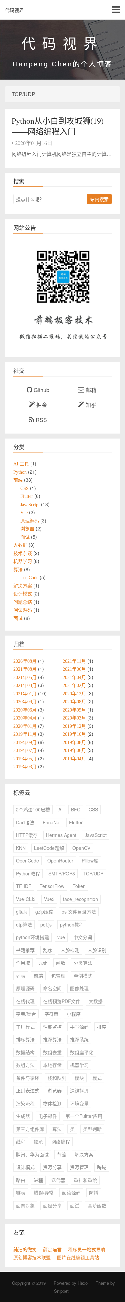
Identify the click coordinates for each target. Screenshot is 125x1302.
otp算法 (24, 924)
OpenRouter (60, 860)
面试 (74, 1205)
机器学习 (79, 1065)
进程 (38, 1180)
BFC (75, 809)
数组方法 (25, 1065)
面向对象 (25, 1205)
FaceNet (52, 822)
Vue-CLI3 (26, 899)
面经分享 (52, 1205)
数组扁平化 (81, 1052)
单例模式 (83, 975)
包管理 (58, 975)
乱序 (47, 950)
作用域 (23, 962)
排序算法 (25, 1039)
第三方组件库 (30, 1129)
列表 (20, 975)
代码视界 (14, 10)
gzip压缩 (44, 911)
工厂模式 (25, 1026)
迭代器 (58, 1180)
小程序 (74, 1013)
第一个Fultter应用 (83, 1116)
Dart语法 (25, 822)
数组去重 (52, 1052)
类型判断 (92, 1129)
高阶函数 (97, 1205)
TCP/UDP (93, 873)
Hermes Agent (61, 835)
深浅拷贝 (79, 1090)
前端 (38, 975)
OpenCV (81, 848)
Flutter (76, 822)
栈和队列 (57, 1077)
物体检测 (52, 1103)
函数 (60, 962)
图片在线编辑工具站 (78, 1257)
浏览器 (55, 1090)
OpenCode (27, 860)
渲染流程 (25, 1103)
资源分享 (52, 1167)
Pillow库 (90, 860)
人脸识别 (97, 950)
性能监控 (52, 1026)
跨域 (101, 1167)
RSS (40, 420)
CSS (93, 809)
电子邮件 (47, 1116)
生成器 (23, 1116)
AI (60, 809)
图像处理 (79, 988)
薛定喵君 (52, 1249)
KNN (21, 848)
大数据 (96, 1001)
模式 (97, 1077)
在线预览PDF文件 (61, 1001)
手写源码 (79, 1026)
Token (79, 886)
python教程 (72, 924)
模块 (79, 1077)
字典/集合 (26, 1013)
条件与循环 (27, 1077)
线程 (20, 1141)
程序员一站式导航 (86, 1249)
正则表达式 (27, 1090)
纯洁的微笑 (25, 1249)
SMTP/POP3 (61, 873)
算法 (57, 1129)
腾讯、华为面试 (32, 1154)
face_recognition (80, 899)
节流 (61, 1154)
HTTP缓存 (27, 835)
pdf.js (46, 924)
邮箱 (90, 390)
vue (61, 937)
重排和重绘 (85, 1180)
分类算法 (83, 962)
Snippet (61, 1291)
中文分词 (82, 937)
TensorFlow (52, 886)
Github (40, 390)
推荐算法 (52, 1039)
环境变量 (79, 1103)
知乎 (90, 405)
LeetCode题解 (49, 848)
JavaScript (96, 835)
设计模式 (25, 1167)
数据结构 (25, 1052)
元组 (43, 962)
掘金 (41, 405)
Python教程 (28, 873)
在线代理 (25, 1001)
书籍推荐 (25, 950)
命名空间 (52, 988)
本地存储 (52, 1065)
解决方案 (84, 1154)
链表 (20, 1192)
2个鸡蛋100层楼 (33, 809)
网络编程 (60, 1141)
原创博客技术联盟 (32, 1257)
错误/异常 (44, 1192)
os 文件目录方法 (79, 911)
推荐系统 (79, 1039)
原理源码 (25, 988)
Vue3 (49, 899)
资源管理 (79, 1167)
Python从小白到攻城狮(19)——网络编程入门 (58, 126)
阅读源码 (71, 1192)
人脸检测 (70, 950)
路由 (20, 1180)
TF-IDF (23, 886)
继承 (38, 1141)
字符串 (51, 1013)
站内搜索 (99, 199)
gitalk (21, 911)
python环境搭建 (32, 937)
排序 (101, 1026)
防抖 (93, 1192)
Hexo (83, 1283)
